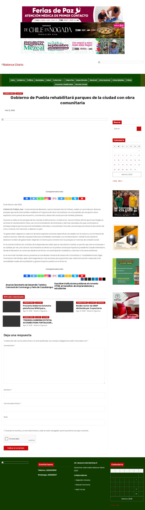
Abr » (120, 181)
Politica (30, 80)
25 (122, 169)
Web (6, 417)
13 (131, 160)
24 (118, 169)
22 (139, 165)
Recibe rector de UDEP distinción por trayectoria (89, 307)
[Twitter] (33, 197)
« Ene (115, 181)
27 (131, 169)
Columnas (57, 80)
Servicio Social (81, 84)
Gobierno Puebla (9, 93)
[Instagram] (47, 197)
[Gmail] (54, 197)
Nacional (93, 80)
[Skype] (75, 197)
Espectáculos (81, 80)
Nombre (8, 390)
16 (114, 165)
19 (126, 165)
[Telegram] (61, 197)
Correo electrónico (12, 403)
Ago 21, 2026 (27, 311)
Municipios (39, 80)
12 (126, 160)
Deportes (70, 80)
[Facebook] (27, 197)
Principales (100, 302)
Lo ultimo (19, 93)
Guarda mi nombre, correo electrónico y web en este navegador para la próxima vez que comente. (47, 431)
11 (122, 160)
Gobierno (21, 80)
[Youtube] (82, 197)
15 (139, 160)
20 (131, 165)
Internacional (104, 80)
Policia (129, 80)
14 (135, 160)
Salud (48, 80)
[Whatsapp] (40, 197)
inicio (13, 80)
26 (127, 169)
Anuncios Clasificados (64, 84)
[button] (142, 80)
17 (118, 165)
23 (114, 169)
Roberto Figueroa (40, 311)
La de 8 (38, 317)
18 (122, 165)
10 (118, 160)
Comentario (9, 345)
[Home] (71, 76)
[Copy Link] (68, 197)
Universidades (118, 80)
